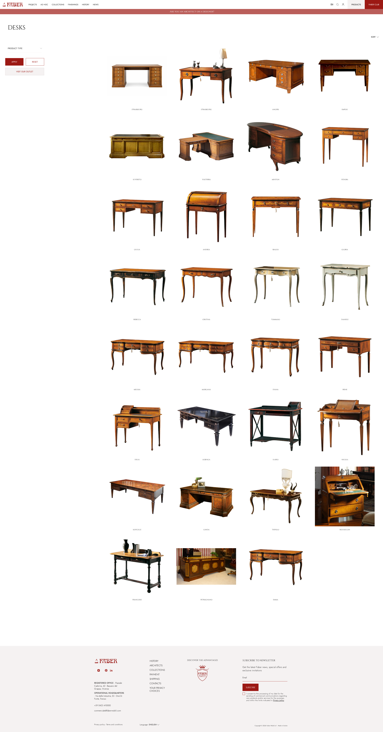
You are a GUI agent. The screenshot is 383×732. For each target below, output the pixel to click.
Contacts (155, 683)
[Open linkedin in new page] (111, 671)
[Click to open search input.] (337, 4)
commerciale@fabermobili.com (107, 710)
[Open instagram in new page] (98, 671)
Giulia (137, 249)
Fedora (344, 179)
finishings (73, 4)
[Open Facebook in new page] (95, 671)
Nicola (345, 460)
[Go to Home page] (12, 5)
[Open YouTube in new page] (102, 671)
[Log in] (343, 4)
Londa (206, 530)
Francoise (137, 600)
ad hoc (44, 4)
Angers (275, 109)
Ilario (275, 460)
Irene (344, 389)
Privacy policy (99, 724)
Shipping (155, 679)
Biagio (276, 249)
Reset (35, 61)
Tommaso (275, 319)
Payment (154, 674)
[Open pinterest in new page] (106, 671)
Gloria (345, 249)
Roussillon (345, 530)
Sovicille (137, 530)
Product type (15, 48)
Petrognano (206, 600)
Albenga (206, 460)
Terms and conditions (114, 724)
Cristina (206, 319)
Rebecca (137, 319)
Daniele (344, 319)
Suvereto (137, 179)
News (95, 4)
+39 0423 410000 (102, 705)
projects (32, 4)
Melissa (137, 389)
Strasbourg (137, 109)
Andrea (206, 249)
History (85, 4)
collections (58, 4)
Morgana (206, 389)
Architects (156, 665)
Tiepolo (275, 530)
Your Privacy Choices (157, 689)
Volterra (206, 179)
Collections (157, 670)
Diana (275, 389)
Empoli (345, 109)
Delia (137, 460)
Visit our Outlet (24, 71)
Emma (275, 600)
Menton (275, 179)
